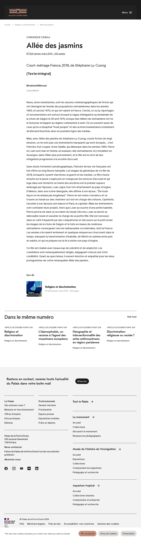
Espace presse (46, 414)
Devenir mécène (47, 405)
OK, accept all (87, 533)
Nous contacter (13, 447)
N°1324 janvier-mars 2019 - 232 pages (45, 53)
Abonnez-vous (12, 459)
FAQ (22, 524)
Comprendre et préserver (86, 500)
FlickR (29, 468)
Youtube (21, 468)
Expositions (79, 459)
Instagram (14, 468)
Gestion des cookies (108, 524)
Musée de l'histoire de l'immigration (94, 449)
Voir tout (132, 317)
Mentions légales (36, 524)
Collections (79, 427)
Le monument (81, 417)
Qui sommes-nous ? (14, 405)
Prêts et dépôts (47, 423)
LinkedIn (36, 468)
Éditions (8, 423)
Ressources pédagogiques (87, 436)
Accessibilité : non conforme (79, 524)
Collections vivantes (83, 495)
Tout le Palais (80, 401)
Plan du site (54, 524)
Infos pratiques (12, 418)
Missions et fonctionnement (19, 409)
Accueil (7, 25)
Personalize (128, 533)
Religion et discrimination (25, 25)
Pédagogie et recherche (86, 472)
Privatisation (45, 409)
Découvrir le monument (85, 431)
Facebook (6, 468)
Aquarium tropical (84, 485)
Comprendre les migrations (87, 468)
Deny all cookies (108, 533)
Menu (125, 12)
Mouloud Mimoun (36, 86)
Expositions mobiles (49, 418)
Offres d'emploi (12, 414)
